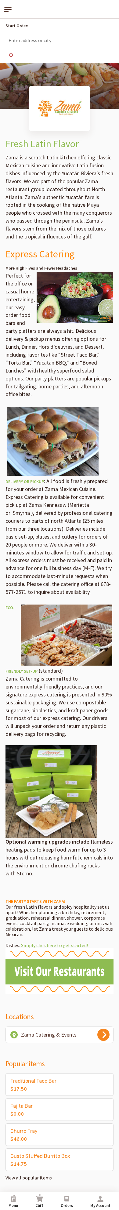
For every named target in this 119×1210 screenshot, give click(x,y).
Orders (67, 1205)
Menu (13, 1205)
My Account (100, 1205)
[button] (106, 26)
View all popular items (28, 1178)
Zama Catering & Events (49, 1034)
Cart (39, 1200)
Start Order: (16, 25)
